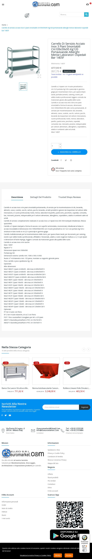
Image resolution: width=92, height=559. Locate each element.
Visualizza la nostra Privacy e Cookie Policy (35, 555)
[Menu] (88, 535)
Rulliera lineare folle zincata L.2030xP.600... (76, 388)
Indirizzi (4, 512)
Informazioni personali (10, 502)
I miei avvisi (6, 518)
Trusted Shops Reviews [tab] (69, 197)
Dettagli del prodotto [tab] (40, 197)
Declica (57, 555)
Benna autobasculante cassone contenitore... (46, 388)
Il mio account (53, 491)
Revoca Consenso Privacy (57, 460)
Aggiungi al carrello (70, 152)
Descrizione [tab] (17, 197)
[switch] (84, 550)
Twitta (66, 160)
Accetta (68, 555)
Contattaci (51, 484)
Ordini (4, 505)
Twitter (6, 415)
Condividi (61, 160)
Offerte (50, 474)
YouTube (10, 415)
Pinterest (71, 160)
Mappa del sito (53, 463)
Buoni (4, 515)
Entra (49, 487)
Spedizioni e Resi (54, 450)
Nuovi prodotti (53, 477)
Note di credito (7, 508)
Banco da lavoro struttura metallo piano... (15, 388)
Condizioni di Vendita (55, 456)
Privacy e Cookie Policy (56, 453)
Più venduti (52, 481)
